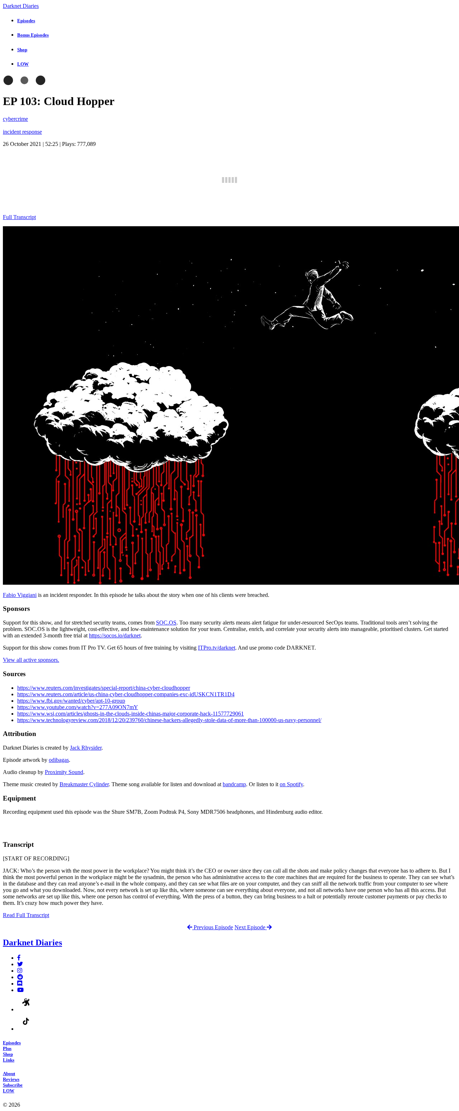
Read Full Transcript (26, 915)
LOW (8, 1090)
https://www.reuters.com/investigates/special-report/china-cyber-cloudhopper (103, 688)
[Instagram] (19, 971)
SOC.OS (166, 622)
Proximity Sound (64, 772)
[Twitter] (20, 964)
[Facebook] (18, 958)
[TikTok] (26, 1029)
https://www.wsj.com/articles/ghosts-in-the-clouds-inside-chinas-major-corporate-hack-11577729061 (130, 714)
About (9, 1073)
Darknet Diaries (21, 6)
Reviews (11, 1079)
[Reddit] (20, 977)
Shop (8, 1054)
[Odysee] (26, 1009)
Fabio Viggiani (20, 595)
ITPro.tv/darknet (216, 648)
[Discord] (19, 984)
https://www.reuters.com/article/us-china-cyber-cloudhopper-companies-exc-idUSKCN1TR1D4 (126, 694)
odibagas (59, 760)
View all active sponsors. (31, 660)
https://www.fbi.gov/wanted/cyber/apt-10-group (71, 701)
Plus (7, 1048)
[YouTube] (20, 990)
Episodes (12, 1042)
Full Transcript (19, 217)
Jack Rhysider (85, 748)
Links (8, 1060)
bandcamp (234, 784)
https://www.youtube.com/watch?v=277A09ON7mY (77, 707)
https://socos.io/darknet (115, 635)
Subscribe (13, 1085)
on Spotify (291, 784)
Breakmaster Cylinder (84, 784)
